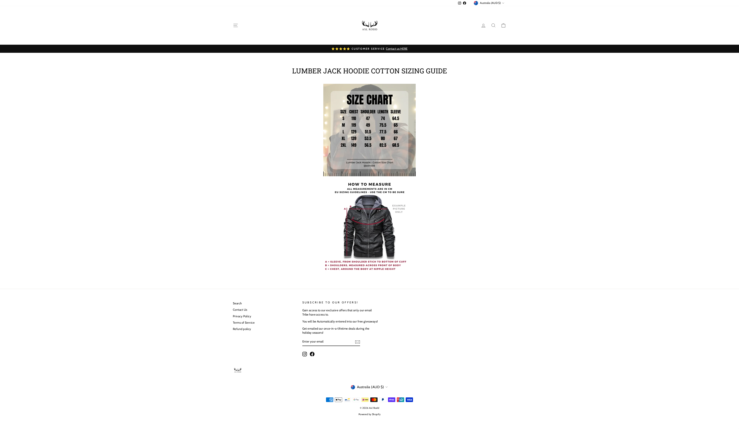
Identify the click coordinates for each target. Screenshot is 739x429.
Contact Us (240, 309)
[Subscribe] (357, 341)
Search (237, 303)
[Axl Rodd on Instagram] (304, 354)
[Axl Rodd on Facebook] (312, 354)
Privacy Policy (242, 316)
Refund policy (242, 329)
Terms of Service (244, 322)
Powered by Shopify (369, 414)
